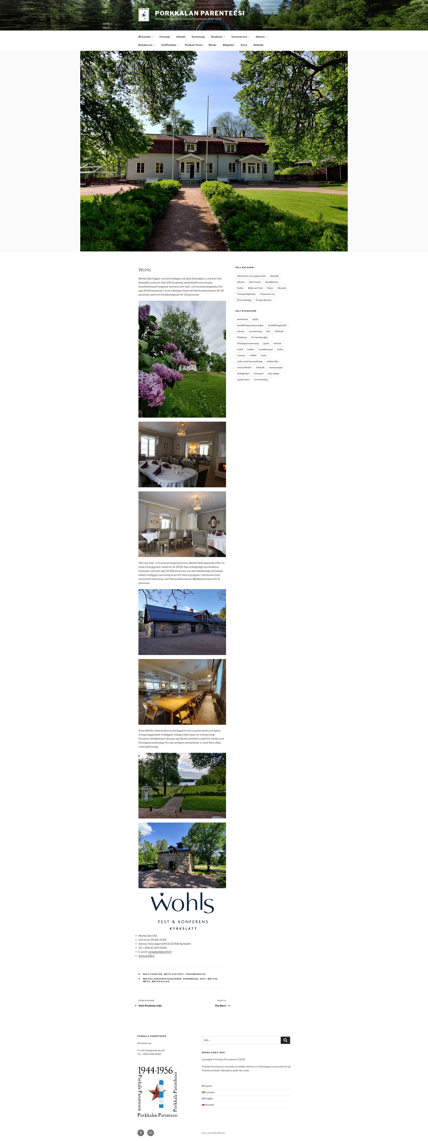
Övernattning (244, 300)
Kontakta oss (145, 44)
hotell (240, 349)
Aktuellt (180, 36)
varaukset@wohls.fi (160, 951)
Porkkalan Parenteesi (200, 13)
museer (241, 355)
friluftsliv (279, 331)
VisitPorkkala (168, 44)
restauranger (276, 367)
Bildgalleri (228, 44)
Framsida (164, 36)
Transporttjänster (246, 294)
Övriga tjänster (264, 300)
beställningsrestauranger (162, 979)
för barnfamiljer (259, 337)
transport (258, 373)
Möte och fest (174, 974)
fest (203, 979)
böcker (241, 331)
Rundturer (217, 36)
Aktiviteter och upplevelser (251, 276)
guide (266, 343)
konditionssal (266, 349)
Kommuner (255, 282)
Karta (244, 44)
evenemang (190, 979)
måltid (212, 979)
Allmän (241, 282)
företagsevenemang (248, 343)
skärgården (243, 373)
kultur (280, 349)
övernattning (261, 379)
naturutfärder (244, 367)
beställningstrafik (277, 325)
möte (146, 981)
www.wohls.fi (146, 955)
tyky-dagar (273, 373)
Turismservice (239, 36)
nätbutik (260, 367)
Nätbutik (258, 44)
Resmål (282, 288)
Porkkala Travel (193, 44)
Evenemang (198, 36)
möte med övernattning (249, 361)
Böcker (213, 44)
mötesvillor (161, 981)
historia (277, 343)
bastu (255, 319)
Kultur (240, 288)
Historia (260, 36)
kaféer (250, 349)
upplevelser (243, 379)
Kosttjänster (153, 974)
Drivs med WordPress (213, 1132)
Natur (270, 288)
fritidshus (242, 337)
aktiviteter (242, 319)
